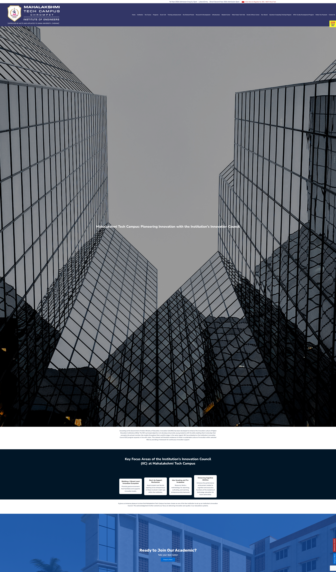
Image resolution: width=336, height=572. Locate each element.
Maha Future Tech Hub (238, 15)
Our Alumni (264, 15)
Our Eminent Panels (188, 15)
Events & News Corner (253, 15)
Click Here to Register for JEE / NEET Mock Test (113, 2)
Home (133, 15)
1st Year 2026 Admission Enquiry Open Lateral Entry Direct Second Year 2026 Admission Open (57, 2)
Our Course (148, 15)
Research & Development (203, 15)
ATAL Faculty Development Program (303, 15)
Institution (140, 15)
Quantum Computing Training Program (280, 15)
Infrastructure (216, 15)
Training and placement (174, 15)
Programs (155, 15)
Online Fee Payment (321, 15)
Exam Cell (163, 15)
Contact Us (332, 15)
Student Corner (226, 15)
